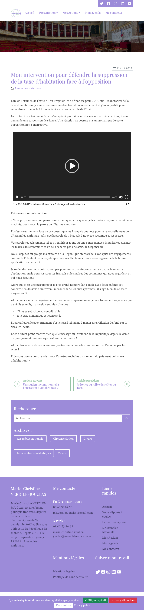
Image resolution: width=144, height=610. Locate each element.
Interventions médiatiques (34, 453)
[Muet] (121, 197)
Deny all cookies (125, 600)
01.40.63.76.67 (63, 526)
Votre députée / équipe (112, 514)
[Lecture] (17, 197)
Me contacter (114, 12)
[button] (72, 166)
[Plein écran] (126, 197)
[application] (72, 166)
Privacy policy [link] (82, 605)
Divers (87, 438)
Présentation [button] (47, 12)
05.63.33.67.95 (62, 507)
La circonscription (114, 522)
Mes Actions (110, 537)
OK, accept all (96, 600)
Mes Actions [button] (70, 12)
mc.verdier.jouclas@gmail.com (73, 512)
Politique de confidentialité (70, 577)
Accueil (29, 12)
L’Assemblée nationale (110, 530)
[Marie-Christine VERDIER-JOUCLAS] (16, 13)
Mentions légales (64, 571)
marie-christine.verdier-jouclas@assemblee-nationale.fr (73, 534)
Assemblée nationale (27, 88)
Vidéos (62, 453)
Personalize (63, 605)
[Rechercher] (126, 418)
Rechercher (25, 408)
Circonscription (63, 438)
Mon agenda (93, 12)
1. (49, 204)
